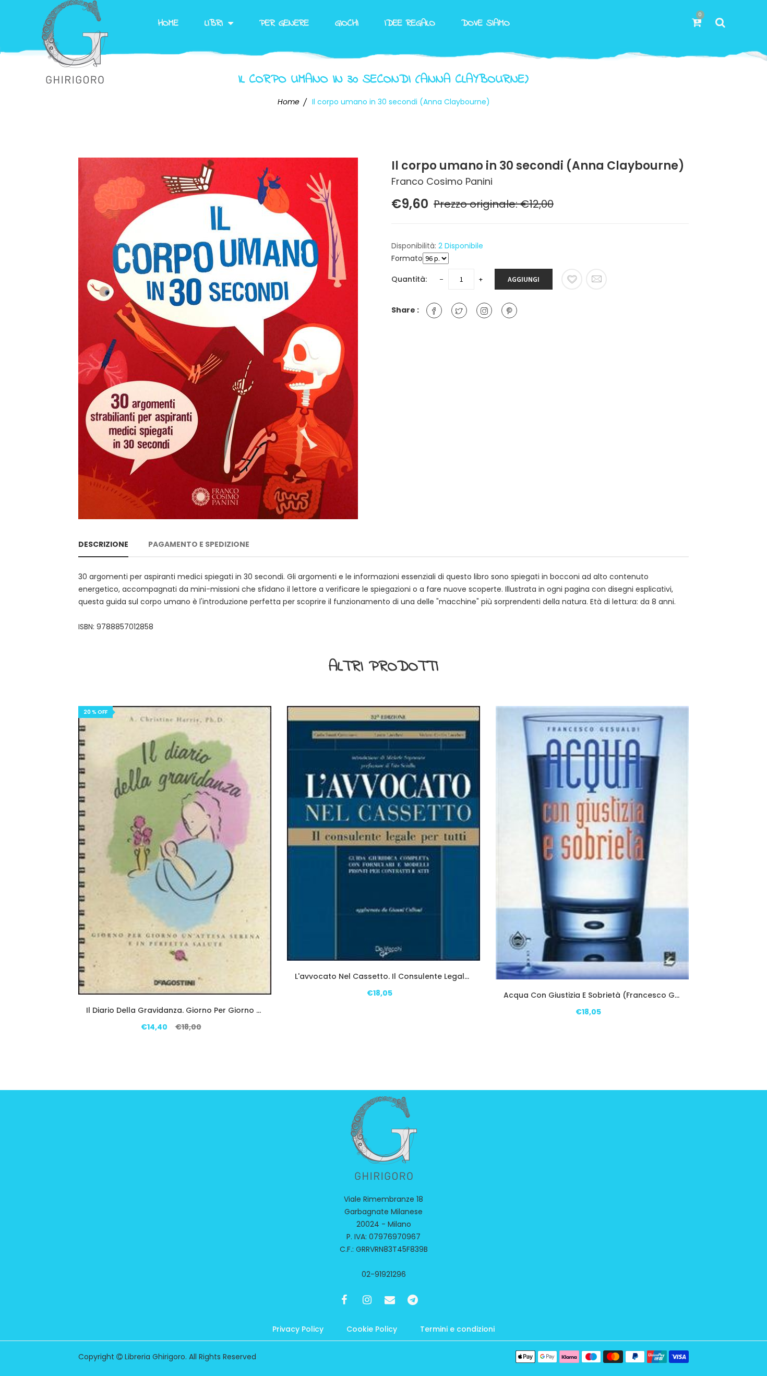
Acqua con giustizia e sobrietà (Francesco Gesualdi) (592, 995)
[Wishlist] (571, 279)
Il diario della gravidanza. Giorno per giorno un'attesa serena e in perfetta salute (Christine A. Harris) (174, 1010)
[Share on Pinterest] (509, 310)
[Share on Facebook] (434, 310)
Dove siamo (485, 23)
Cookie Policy (371, 1329)
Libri (214, 23)
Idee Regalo (410, 23)
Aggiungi (524, 279)
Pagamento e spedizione (198, 544)
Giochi (346, 23)
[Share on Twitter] (459, 310)
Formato (407, 258)
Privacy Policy (297, 1329)
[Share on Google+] (484, 310)
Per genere (284, 23)
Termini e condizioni (457, 1329)
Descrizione (103, 544)
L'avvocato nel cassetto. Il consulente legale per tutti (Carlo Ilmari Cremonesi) (383, 976)
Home (168, 23)
